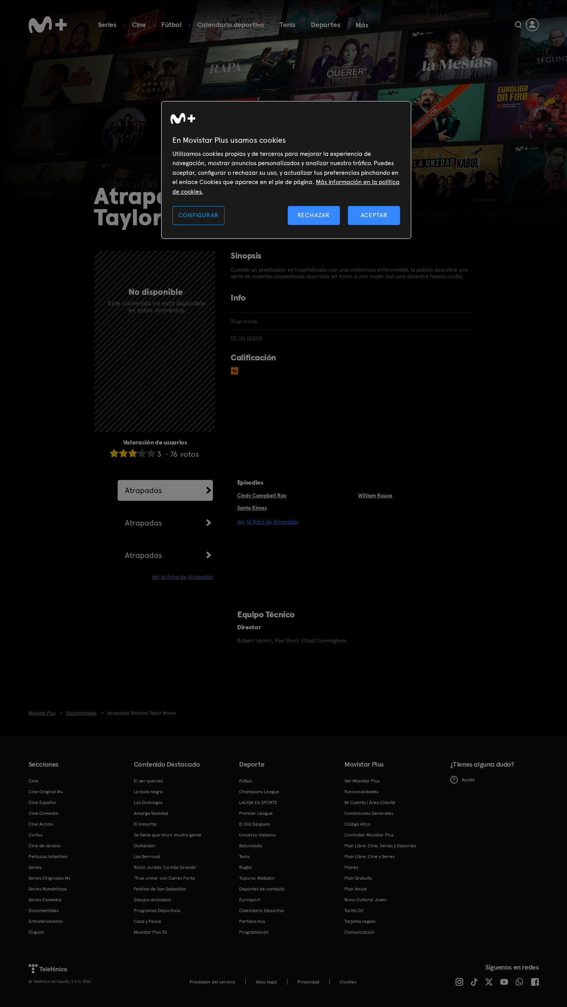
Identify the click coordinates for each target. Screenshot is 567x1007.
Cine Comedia (43, 813)
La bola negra (148, 791)
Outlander (144, 845)
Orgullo (36, 932)
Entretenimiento (46, 921)
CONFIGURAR (198, 215)
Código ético (357, 824)
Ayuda (468, 779)
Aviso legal (266, 982)
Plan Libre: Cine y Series (369, 856)
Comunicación (359, 932)
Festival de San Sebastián (160, 889)
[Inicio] (48, 24)
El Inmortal (145, 824)
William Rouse (375, 495)
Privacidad (308, 982)
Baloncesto (250, 845)
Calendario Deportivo (261, 910)
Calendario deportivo (230, 24)
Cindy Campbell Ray (262, 495)
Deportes (325, 24)
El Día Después (254, 824)
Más (362, 25)
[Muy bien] (151, 453)
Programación (254, 932)
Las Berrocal (147, 856)
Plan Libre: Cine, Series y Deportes (380, 845)
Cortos (35, 835)
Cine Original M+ (46, 791)
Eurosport (249, 899)
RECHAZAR (313, 215)
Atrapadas (143, 490)
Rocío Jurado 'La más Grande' (165, 867)
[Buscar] (518, 24)
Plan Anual (355, 889)
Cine (139, 24)
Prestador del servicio (212, 982)
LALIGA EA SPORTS (258, 802)
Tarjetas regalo (360, 921)
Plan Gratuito (358, 878)
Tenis (287, 24)
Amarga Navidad (151, 813)
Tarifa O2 (354, 910)
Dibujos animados (152, 899)
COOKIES (348, 982)
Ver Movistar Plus (362, 781)
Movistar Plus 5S (150, 932)
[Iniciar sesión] (532, 24)
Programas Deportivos (157, 910)
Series (107, 24)
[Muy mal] (114, 453)
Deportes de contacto (262, 889)
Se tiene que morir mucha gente (167, 835)
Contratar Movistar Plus (368, 835)
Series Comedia (45, 899)
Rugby (245, 867)
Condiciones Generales (368, 813)
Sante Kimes (252, 508)
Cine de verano (45, 845)
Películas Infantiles (48, 856)
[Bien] (142, 453)
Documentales (44, 910)
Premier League (256, 813)
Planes (351, 867)
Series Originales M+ (50, 878)
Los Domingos (148, 802)
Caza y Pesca (147, 921)
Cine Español (42, 802)
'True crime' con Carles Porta (164, 878)
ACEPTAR (374, 215)
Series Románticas (48, 889)
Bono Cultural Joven (365, 899)
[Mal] (123, 453)
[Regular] (132, 453)
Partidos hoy (252, 921)
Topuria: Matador (257, 878)
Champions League (259, 791)
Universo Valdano (257, 835)
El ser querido (148, 781)
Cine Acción (41, 824)
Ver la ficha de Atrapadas (182, 577)
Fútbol (171, 24)
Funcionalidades (361, 791)
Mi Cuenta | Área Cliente (369, 802)
